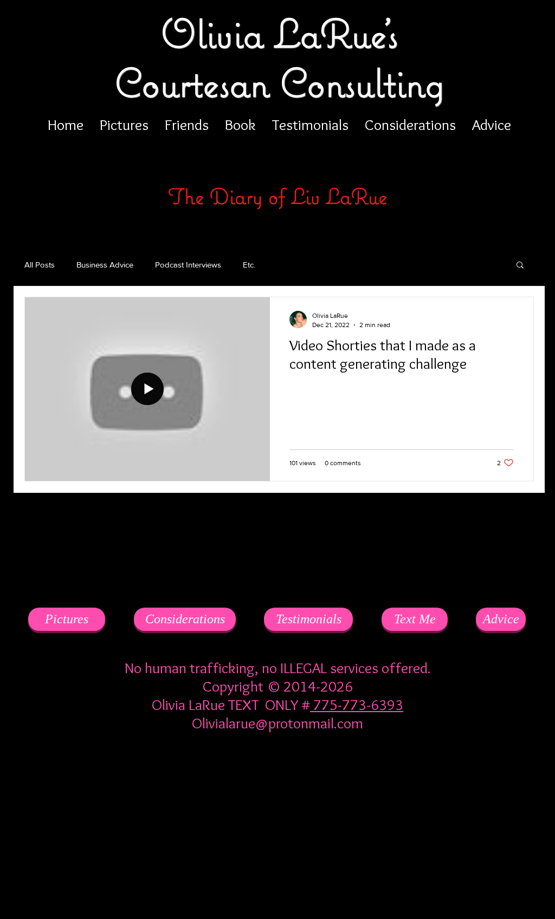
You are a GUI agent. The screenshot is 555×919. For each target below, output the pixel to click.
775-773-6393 (356, 704)
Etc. (249, 264)
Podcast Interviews (188, 264)
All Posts (39, 264)
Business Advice (104, 264)
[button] (520, 265)
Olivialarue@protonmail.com (277, 723)
